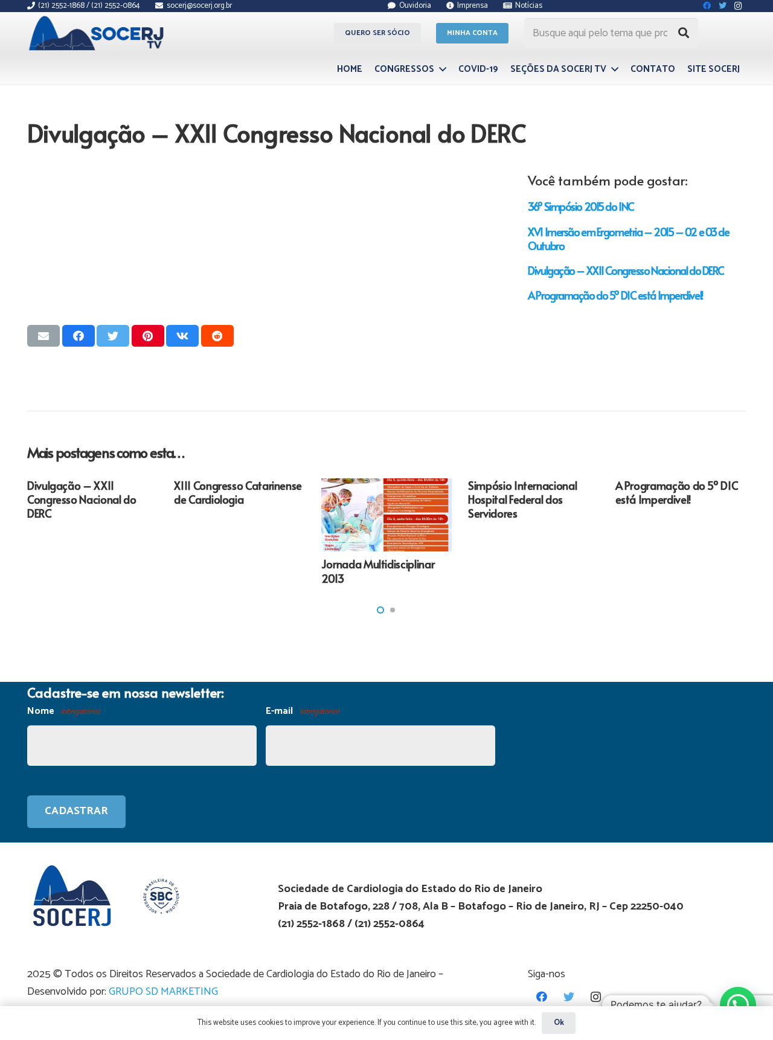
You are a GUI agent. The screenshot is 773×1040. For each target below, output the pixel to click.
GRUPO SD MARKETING (163, 992)
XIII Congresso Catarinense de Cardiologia (238, 492)
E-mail (302, 711)
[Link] (98, 33)
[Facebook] (541, 996)
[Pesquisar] (683, 33)
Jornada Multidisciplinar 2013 (377, 570)
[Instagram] (595, 996)
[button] (380, 610)
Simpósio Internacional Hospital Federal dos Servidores (522, 499)
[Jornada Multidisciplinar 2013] (386, 515)
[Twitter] (568, 996)
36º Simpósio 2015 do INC (580, 206)
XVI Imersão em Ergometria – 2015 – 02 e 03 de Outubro (628, 238)
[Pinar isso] (148, 336)
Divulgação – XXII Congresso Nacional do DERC (626, 270)
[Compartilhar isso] (78, 336)
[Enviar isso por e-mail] (43, 336)
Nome (63, 711)
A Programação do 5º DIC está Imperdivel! (615, 295)
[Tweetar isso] (113, 336)
